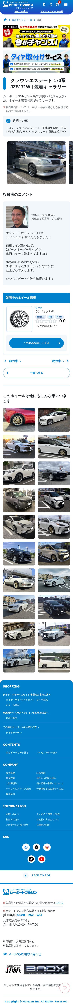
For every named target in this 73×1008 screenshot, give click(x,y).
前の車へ (15, 361)
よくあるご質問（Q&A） (48, 814)
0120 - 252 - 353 (29, 915)
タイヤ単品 (42, 699)
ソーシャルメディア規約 (18, 788)
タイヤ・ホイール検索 (52, 11)
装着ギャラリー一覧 (22, 20)
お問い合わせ (12, 814)
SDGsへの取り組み (46, 778)
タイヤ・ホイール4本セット (20, 699)
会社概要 (10, 773)
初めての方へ (21, 11)
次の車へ (58, 361)
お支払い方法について (47, 819)
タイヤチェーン (14, 732)
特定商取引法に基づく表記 (49, 788)
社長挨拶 (10, 778)
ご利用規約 (11, 783)
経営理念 (40, 773)
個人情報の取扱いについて (49, 783)
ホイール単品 (12, 705)
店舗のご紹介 (43, 825)
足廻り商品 (11, 718)
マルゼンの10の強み (46, 752)
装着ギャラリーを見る (17, 752)
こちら (59, 902)
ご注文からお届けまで (17, 825)
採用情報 (10, 794)
